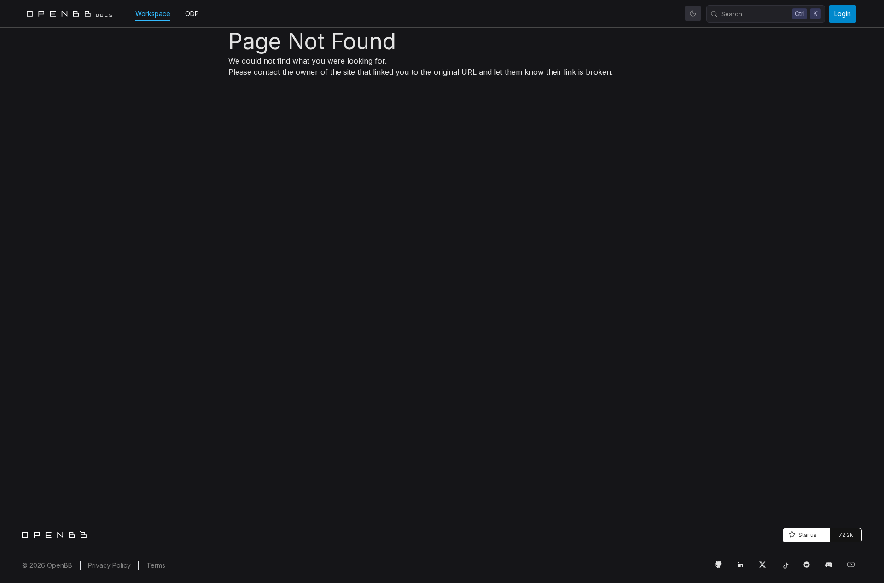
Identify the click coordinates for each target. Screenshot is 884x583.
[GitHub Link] (722, 568)
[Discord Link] (832, 568)
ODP (192, 14)
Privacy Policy (109, 565)
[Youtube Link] (854, 568)
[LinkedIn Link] (744, 568)
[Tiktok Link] (788, 568)
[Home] (54, 534)
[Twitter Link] (766, 568)
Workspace (152, 14)
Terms (155, 565)
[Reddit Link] (810, 568)
